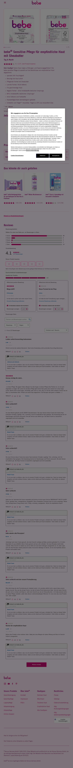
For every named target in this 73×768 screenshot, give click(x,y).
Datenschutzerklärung (32, 150)
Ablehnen (42, 155)
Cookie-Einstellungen (17, 155)
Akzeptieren (55, 155)
